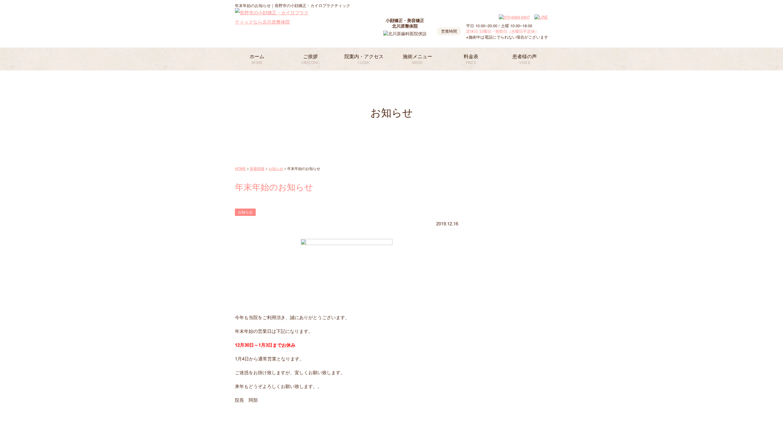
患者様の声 (524, 59)
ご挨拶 (310, 59)
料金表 (471, 59)
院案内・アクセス (364, 59)
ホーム (257, 59)
